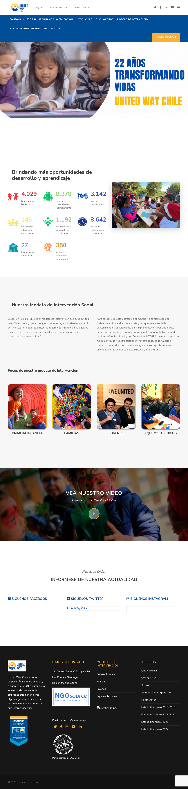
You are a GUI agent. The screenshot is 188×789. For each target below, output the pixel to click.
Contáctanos (80, 7)
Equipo (40, 7)
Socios (55, 28)
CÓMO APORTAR (166, 37)
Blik (36, 782)
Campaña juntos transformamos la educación (41, 19)
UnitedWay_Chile (77, 608)
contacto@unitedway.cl (73, 720)
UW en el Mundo (58, 7)
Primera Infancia (27, 433)
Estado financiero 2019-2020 (158, 714)
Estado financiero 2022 (154, 729)
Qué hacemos (104, 19)
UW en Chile (84, 19)
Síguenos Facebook (29, 599)
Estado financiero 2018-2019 (158, 707)
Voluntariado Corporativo (28, 28)
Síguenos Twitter (87, 599)
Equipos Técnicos (161, 433)
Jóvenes (116, 433)
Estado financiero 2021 (154, 722)
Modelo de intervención (133, 19)
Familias (71, 433)
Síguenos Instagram (148, 599)
